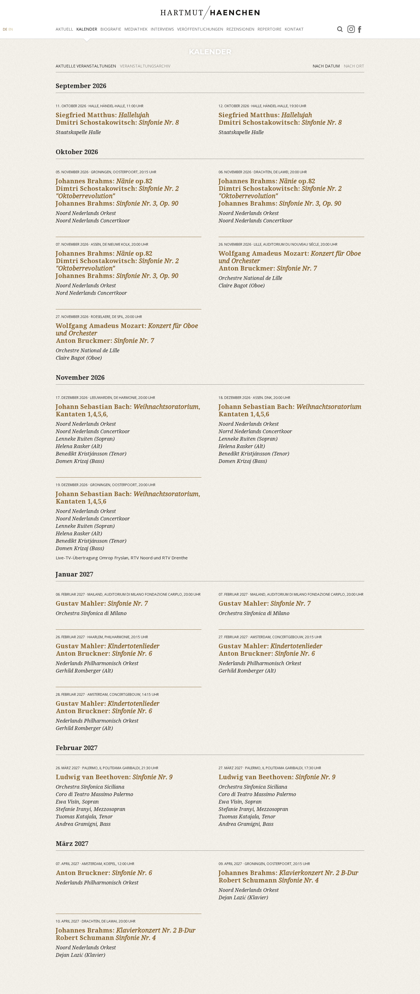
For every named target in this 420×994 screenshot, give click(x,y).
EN (11, 29)
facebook (359, 29)
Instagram (351, 29)
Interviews (162, 29)
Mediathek (135, 29)
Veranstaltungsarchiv (145, 66)
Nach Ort (354, 66)
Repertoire (269, 29)
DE (5, 29)
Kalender (86, 29)
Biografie (110, 29)
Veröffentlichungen (200, 29)
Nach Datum (327, 66)
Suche (340, 29)
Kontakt (294, 29)
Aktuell (64, 29)
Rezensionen (240, 29)
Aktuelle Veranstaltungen (86, 66)
